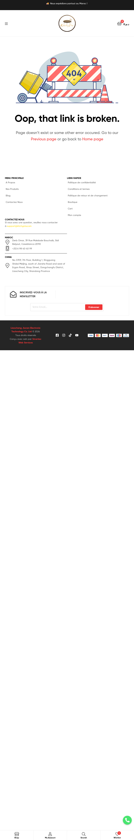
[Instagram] (63, 335)
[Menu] (13, 23)
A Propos (10, 182)
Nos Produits (12, 189)
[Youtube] (76, 335)
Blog (8, 195)
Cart (70, 208)
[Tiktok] (70, 335)
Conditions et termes (79, 189)
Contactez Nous (14, 202)
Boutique (72, 202)
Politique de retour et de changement (88, 195)
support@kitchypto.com (19, 226)
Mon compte (74, 215)
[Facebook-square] (57, 335)
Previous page (43, 139)
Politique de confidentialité (82, 182)
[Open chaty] (127, 822)
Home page (92, 139)
